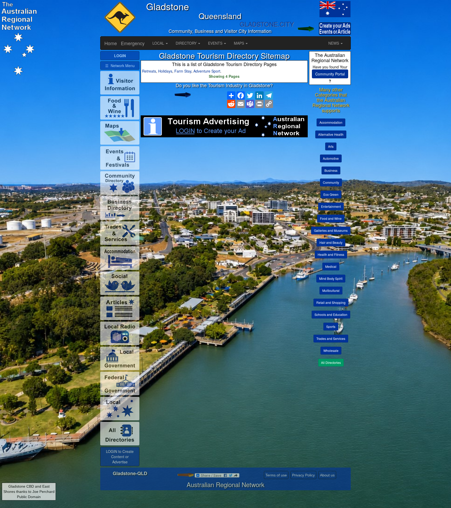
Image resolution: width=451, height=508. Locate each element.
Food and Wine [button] (331, 218)
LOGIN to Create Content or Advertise (120, 456)
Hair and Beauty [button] (330, 242)
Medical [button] (330, 266)
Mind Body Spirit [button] (330, 278)
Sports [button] (330, 326)
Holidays (165, 71)
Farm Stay (182, 71)
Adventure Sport (206, 71)
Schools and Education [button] (330, 314)
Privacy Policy (303, 475)
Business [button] (330, 170)
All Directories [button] (331, 362)
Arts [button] (331, 146)
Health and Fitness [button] (331, 254)
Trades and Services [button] (330, 338)
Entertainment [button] (331, 206)
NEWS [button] (334, 43)
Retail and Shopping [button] (331, 302)
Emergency (133, 43)
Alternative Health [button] (330, 134)
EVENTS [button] (215, 43)
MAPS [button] (239, 43)
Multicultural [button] (331, 290)
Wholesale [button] (331, 350)
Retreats (149, 71)
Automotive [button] (331, 158)
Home (110, 43)
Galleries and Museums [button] (331, 230)
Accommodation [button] (330, 122)
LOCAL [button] (158, 43)
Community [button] (331, 182)
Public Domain (29, 497)
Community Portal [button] (330, 73)
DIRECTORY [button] (187, 43)
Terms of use (276, 475)
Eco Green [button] (331, 194)
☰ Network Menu (120, 65)
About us (327, 475)
